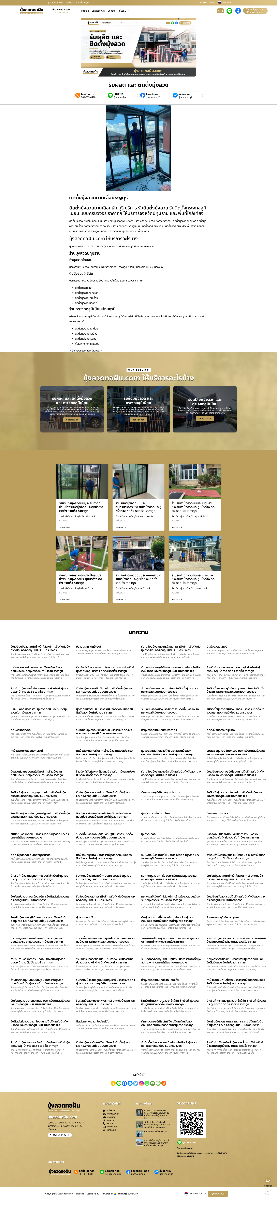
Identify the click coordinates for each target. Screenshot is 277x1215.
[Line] (118, 1083)
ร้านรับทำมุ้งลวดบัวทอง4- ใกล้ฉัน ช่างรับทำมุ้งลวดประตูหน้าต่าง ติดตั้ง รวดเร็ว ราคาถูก (236, 856)
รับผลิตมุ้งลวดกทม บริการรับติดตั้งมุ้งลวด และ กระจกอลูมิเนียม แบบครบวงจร (40, 836)
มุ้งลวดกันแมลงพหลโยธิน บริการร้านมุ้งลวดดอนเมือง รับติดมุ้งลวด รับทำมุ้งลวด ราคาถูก (37, 773)
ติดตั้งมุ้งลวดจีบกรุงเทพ (221, 730)
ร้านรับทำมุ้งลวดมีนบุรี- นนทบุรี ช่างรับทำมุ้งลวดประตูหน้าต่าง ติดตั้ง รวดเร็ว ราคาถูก (138, 579)
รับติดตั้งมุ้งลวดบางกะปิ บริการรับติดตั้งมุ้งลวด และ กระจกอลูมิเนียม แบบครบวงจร (169, 1044)
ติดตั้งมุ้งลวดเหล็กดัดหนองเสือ (157, 1131)
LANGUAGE (226, 2)
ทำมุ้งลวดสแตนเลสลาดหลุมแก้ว (160, 980)
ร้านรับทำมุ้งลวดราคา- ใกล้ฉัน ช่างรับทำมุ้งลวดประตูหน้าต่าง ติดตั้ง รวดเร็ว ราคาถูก (38, 961)
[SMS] (158, 1083)
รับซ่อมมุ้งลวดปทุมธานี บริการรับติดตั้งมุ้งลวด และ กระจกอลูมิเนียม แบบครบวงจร (105, 898)
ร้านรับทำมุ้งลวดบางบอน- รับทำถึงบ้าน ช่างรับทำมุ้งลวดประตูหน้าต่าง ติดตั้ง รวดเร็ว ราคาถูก (104, 961)
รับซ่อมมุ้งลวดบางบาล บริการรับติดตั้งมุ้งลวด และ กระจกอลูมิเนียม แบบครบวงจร (170, 711)
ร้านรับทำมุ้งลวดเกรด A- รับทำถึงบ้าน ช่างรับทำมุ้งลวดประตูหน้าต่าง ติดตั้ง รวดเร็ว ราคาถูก (40, 1044)
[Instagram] (141, 1083)
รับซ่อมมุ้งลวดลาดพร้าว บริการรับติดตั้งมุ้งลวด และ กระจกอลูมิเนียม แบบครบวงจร (103, 794)
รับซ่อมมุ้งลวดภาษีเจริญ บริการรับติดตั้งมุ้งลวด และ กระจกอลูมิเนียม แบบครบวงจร (104, 690)
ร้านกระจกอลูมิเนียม (81, 350)
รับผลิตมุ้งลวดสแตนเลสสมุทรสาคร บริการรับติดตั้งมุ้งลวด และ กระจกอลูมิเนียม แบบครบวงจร (235, 1023)
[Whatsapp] (146, 1083)
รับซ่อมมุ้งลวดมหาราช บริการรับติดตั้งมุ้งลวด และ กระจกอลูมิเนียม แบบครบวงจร (170, 690)
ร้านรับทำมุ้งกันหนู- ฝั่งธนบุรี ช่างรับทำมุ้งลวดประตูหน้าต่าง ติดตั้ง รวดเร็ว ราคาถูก (105, 773)
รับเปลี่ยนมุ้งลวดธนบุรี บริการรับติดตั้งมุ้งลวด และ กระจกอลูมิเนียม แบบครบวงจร (236, 898)
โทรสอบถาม (87, 94)
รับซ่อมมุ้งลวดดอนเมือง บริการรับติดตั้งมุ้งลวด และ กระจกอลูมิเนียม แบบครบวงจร (40, 898)
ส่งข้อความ (184, 94)
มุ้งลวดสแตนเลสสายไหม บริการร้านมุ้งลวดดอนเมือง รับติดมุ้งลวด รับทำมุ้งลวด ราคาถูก (167, 752)
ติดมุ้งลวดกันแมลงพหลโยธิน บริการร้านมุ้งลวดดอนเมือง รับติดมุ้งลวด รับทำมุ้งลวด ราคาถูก (103, 815)
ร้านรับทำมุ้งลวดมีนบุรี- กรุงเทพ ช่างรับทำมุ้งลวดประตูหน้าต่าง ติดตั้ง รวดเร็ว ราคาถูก (193, 579)
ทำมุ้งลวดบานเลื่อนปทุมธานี (27, 751)
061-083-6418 (256, 12)
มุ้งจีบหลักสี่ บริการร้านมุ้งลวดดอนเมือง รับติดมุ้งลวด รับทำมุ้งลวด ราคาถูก (39, 711)
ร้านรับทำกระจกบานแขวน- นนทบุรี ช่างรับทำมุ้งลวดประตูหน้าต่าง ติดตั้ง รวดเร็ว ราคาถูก (234, 669)
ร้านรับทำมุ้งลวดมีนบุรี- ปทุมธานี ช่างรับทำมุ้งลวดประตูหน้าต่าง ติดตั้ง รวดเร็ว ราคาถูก (193, 507)
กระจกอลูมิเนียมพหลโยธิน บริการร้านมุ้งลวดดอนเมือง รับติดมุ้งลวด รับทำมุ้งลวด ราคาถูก (37, 940)
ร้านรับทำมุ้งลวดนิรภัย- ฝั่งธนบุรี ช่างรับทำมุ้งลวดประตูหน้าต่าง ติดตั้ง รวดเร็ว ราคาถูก (40, 877)
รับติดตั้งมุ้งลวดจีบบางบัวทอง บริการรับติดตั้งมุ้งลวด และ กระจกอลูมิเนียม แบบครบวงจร (235, 711)
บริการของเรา (98, 11)
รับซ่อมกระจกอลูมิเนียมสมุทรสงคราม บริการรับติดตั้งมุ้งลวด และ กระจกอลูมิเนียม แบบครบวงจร (170, 669)
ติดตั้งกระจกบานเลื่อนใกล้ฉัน (92, 1021)
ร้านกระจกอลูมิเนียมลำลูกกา (223, 917)
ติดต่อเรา (203, 2)
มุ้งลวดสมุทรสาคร (217, 813)
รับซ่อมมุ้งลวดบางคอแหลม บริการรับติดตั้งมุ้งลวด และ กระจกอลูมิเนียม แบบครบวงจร (40, 1002)
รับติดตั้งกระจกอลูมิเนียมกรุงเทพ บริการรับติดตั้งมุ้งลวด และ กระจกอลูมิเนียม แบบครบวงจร (235, 690)
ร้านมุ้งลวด (97, 350)
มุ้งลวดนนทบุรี (153, 97)
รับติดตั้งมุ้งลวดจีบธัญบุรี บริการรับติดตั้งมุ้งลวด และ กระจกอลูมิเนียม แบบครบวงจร (157, 1125)
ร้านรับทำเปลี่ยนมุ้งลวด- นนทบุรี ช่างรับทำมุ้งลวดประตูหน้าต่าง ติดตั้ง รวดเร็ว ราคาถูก (170, 940)
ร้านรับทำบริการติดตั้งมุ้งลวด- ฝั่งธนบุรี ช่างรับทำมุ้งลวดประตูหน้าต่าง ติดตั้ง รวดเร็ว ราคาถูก (235, 1044)
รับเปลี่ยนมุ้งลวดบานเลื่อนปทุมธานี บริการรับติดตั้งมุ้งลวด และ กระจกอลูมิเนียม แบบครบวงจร (171, 648)
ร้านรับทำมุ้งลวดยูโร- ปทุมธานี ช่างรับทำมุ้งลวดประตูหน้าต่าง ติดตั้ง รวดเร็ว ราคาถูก (156, 1143)
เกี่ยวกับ (122, 11)
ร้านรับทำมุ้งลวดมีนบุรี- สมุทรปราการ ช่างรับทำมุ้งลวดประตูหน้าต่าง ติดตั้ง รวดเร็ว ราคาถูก (138, 507)
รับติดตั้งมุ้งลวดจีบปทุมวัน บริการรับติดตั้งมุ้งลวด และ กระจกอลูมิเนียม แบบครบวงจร (236, 752)
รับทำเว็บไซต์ (133, 1193)
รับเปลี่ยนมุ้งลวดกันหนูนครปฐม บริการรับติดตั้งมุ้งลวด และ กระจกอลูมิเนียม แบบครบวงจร (40, 815)
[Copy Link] (113, 1083)
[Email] (152, 1083)
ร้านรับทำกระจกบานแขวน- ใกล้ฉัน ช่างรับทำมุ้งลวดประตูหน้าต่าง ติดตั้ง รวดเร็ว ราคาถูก (236, 1002)
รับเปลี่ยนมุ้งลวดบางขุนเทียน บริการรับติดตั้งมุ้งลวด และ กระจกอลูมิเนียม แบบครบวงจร (104, 732)
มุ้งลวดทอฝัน (120, 97)
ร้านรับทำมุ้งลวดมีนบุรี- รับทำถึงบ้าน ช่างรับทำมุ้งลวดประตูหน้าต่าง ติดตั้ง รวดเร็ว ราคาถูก (81, 507)
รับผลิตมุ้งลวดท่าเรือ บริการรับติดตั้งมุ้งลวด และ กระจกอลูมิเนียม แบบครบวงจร (169, 877)
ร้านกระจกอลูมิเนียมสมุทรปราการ (160, 792)
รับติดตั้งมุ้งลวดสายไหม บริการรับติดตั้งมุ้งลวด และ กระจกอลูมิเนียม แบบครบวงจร (234, 794)
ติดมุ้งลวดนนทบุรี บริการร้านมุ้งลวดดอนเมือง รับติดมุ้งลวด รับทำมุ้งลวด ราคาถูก (104, 752)
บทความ (112, 11)
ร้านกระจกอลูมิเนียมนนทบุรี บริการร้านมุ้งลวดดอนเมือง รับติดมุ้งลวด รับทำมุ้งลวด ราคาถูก (37, 981)
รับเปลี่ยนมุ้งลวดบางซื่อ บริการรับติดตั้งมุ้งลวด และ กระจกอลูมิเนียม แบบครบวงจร (171, 773)
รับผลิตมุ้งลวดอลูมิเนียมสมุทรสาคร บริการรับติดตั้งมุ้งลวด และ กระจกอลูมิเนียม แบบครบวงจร (39, 919)
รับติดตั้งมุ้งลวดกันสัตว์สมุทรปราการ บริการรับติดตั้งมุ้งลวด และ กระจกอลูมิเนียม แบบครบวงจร (105, 940)
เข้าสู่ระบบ (212, 2)
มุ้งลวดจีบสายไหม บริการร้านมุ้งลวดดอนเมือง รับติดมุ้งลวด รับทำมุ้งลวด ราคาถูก (104, 711)
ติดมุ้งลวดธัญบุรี (21, 730)
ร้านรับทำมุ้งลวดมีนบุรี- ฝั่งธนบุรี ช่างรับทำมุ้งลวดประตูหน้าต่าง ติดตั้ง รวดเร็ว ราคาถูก (80, 579)
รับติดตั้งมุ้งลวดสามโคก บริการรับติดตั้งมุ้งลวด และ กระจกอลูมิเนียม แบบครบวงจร (103, 877)
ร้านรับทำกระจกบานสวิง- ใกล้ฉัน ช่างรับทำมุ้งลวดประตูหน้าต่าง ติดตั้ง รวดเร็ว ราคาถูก (170, 1002)
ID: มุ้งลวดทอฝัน (113, 1174)
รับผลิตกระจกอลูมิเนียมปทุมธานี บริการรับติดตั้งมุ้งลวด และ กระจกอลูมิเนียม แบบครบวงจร (171, 961)
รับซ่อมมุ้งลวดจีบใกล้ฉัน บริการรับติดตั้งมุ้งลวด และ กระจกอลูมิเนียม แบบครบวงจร (103, 1044)
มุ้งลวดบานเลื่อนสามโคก (155, 813)
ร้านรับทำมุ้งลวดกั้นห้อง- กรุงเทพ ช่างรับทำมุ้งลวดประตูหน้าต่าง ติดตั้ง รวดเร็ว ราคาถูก (40, 690)
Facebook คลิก (140, 1171)
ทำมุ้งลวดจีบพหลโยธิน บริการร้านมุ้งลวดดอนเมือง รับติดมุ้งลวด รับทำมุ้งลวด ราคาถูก (236, 981)
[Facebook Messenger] (130, 1083)
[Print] (163, 1083)
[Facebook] (124, 1083)
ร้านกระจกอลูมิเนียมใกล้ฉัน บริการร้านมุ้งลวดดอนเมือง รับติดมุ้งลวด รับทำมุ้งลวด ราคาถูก (167, 1023)
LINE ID (118, 94)
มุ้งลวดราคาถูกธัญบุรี (89, 646)
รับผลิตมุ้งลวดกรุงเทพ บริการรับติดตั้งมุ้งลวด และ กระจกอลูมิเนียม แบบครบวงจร (105, 1002)
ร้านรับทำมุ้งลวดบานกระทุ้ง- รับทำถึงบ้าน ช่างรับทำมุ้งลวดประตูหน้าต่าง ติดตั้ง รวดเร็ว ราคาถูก (236, 940)
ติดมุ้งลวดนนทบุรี (217, 646)
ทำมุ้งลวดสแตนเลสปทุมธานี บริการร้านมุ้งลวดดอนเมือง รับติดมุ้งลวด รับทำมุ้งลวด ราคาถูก (156, 1114)
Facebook (152, 94)
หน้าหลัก (85, 11)
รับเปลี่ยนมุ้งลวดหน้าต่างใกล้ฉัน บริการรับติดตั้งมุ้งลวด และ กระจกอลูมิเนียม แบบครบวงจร (40, 648)
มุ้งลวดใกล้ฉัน (149, 834)
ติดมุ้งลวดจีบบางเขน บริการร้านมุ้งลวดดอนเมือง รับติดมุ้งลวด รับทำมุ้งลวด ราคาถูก (235, 961)
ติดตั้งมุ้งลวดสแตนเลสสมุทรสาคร (30, 855)
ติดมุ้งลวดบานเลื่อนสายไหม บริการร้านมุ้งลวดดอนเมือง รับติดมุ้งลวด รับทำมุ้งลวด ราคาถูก (167, 919)
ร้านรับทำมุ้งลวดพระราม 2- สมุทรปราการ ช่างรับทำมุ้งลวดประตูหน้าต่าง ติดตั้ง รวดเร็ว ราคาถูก (105, 669)
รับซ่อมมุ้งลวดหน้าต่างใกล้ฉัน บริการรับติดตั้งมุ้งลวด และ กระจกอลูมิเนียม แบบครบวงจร (235, 877)
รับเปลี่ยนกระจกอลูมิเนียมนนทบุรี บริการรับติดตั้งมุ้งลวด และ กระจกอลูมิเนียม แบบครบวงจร (235, 773)
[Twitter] (135, 1083)
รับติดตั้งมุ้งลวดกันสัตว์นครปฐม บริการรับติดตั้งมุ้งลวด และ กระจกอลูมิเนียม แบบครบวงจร (104, 836)
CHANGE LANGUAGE (197, 1193)
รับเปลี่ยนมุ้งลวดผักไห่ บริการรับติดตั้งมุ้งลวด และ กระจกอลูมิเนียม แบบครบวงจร (170, 856)
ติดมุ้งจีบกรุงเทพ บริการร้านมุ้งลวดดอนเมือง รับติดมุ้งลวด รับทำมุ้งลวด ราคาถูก (104, 856)
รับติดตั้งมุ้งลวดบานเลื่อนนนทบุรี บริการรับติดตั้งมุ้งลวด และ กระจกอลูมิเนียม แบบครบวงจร (39, 1023)
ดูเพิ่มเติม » (64, 521)
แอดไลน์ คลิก (112, 1171)
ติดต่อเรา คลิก (256, 9)
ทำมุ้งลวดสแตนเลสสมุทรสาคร (159, 730)
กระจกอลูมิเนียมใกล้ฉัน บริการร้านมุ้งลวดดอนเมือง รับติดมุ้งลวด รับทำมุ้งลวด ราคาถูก (170, 898)
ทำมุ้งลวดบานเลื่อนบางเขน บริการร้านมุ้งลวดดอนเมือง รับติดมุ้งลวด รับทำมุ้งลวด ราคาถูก (37, 669)
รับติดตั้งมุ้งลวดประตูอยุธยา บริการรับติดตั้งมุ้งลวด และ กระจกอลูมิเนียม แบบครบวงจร (38, 794)
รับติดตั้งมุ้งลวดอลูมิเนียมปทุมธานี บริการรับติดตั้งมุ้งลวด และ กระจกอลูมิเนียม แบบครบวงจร (105, 981)
